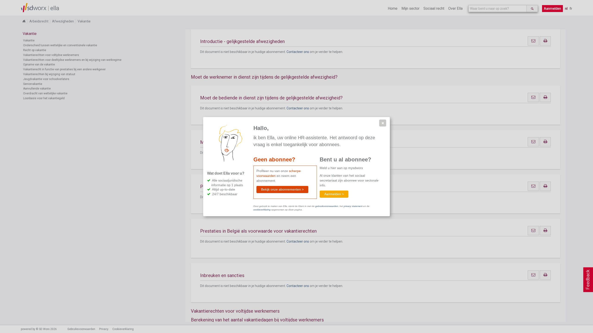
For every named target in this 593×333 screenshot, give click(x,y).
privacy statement (353, 206)
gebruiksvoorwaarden (326, 206)
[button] (382, 123)
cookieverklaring (262, 209)
